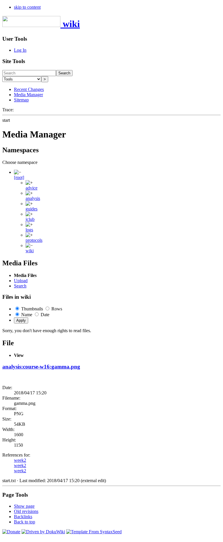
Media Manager (28, 94)
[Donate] (11, 531)
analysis (33, 198)
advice (31, 187)
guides (31, 208)
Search (64, 73)
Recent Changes (29, 89)
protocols (34, 240)
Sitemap (21, 99)
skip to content (27, 7)
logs (29, 229)
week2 (20, 460)
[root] (19, 177)
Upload (21, 280)
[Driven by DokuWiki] (43, 531)
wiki (30, 250)
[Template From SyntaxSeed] (94, 531)
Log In (20, 50)
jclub (30, 219)
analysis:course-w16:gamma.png (41, 367)
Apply (21, 320)
